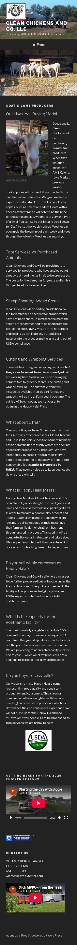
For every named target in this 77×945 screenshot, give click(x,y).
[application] (38, 803)
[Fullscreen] (66, 818)
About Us (12, 935)
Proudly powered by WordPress (41, 935)
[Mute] (60, 818)
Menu (41, 44)
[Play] (11, 818)
